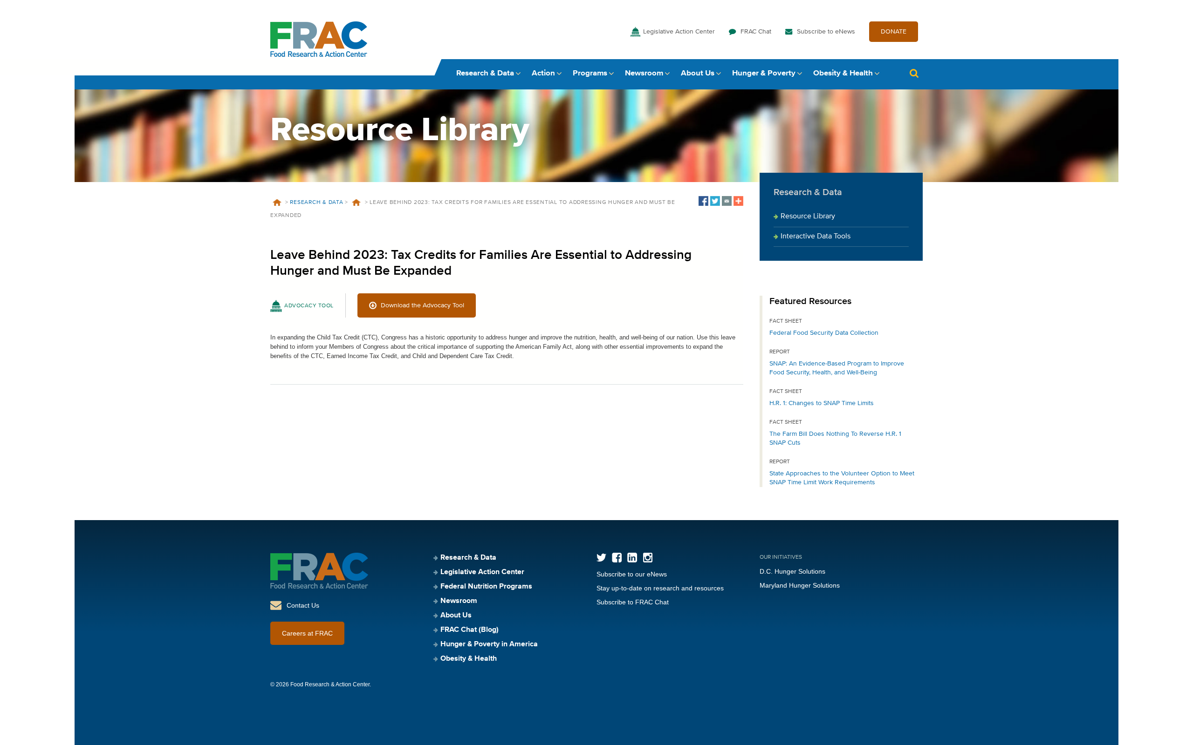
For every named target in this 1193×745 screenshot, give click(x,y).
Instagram (647, 557)
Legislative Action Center (679, 31)
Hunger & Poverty (763, 73)
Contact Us (303, 605)
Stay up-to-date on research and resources (660, 588)
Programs (590, 73)
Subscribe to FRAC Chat (632, 602)
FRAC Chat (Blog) (469, 630)
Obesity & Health (843, 73)
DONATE (893, 31)
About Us (697, 73)
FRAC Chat (755, 31)
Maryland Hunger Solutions (800, 585)
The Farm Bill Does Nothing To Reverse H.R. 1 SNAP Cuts (835, 438)
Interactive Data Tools (815, 236)
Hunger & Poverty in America (489, 644)
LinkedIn (632, 557)
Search (914, 73)
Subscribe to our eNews (631, 574)
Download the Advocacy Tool (422, 305)
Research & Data (485, 73)
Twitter (601, 557)
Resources (356, 202)
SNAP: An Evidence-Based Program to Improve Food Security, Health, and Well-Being (836, 368)
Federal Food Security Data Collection (823, 333)
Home (276, 202)
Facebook (617, 557)
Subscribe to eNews (826, 31)
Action (543, 73)
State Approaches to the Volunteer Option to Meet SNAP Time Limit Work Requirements (841, 478)
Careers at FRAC (307, 633)
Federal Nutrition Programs (486, 586)
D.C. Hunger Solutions (792, 571)
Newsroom (644, 73)
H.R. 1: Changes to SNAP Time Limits (821, 403)
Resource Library (808, 216)
